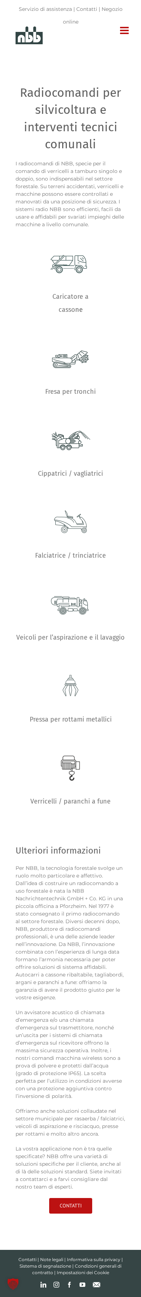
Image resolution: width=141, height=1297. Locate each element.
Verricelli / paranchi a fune (70, 801)
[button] (13, 1284)
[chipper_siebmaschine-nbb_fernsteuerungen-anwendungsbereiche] (70, 415)
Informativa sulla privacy (93, 1259)
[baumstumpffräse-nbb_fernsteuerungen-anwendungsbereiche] (70, 333)
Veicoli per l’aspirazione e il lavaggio (70, 637)
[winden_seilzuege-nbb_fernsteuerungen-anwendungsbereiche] (70, 743)
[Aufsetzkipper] (70, 238)
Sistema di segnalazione (45, 1266)
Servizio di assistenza (45, 9)
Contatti (86, 9)
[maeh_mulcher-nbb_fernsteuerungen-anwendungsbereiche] (70, 497)
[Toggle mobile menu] (125, 30)
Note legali (51, 1259)
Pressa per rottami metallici (71, 719)
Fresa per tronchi (70, 392)
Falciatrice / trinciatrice (70, 555)
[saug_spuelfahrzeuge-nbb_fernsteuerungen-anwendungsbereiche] (70, 579)
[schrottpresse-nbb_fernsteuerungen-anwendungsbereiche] (70, 661)
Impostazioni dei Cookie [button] (83, 1272)
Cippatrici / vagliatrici (70, 474)
